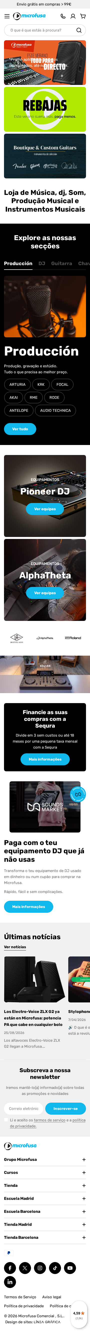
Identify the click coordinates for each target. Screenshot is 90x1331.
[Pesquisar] (79, 30)
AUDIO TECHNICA (55, 410)
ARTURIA (18, 384)
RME (34, 397)
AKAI (14, 397)
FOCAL (62, 384)
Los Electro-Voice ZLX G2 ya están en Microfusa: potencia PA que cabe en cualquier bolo (33, 1018)
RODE (54, 397)
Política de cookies (66, 1306)
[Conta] (73, 16)
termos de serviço (50, 1120)
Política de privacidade (24, 1306)
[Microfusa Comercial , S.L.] (45, 109)
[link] (45, 638)
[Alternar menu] (7, 16)
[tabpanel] (45, 355)
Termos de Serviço (20, 1297)
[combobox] (45, 30)
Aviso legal (51, 1297)
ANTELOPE (19, 410)
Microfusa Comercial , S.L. (41, 1316)
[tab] (18, 265)
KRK (41, 384)
